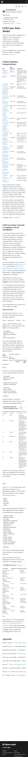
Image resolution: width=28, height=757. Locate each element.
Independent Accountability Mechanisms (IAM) (11, 18)
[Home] (9, 745)
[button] (0, 26)
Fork (19, 6)
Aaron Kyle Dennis (11, 9)
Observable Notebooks (7, 752)
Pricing (4, 754)
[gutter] (0, 30)
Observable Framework (19, 754)
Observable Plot (18, 756)
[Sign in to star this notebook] (22, 6)
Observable (17, 752)
